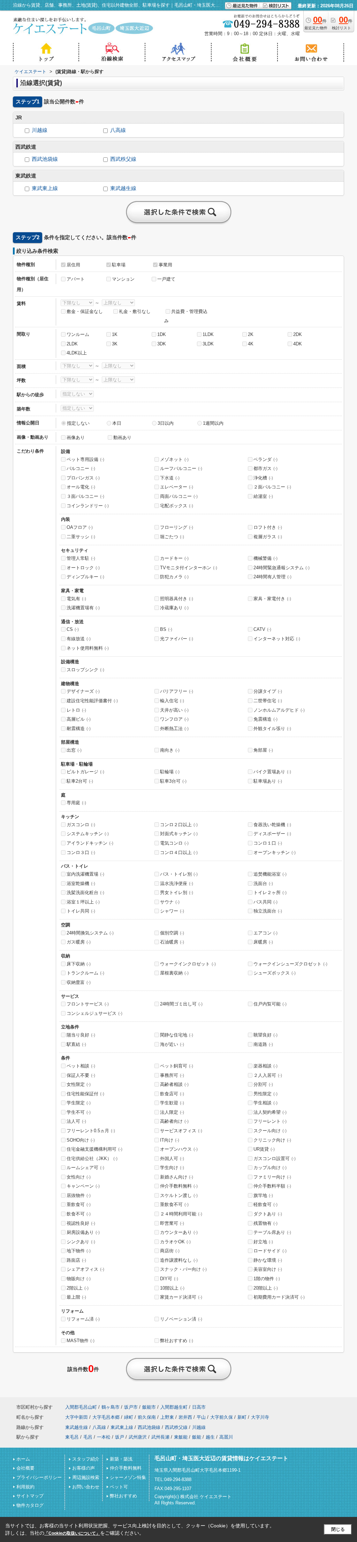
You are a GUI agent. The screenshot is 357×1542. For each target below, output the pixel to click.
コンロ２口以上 (179, 824)
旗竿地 (263, 1195)
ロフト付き (267, 527)
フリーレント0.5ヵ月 (91, 1130)
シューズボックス (274, 973)
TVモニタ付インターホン (188, 567)
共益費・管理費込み (185, 316)
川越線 (39, 130)
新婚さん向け (176, 1177)
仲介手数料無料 (179, 1186)
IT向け (169, 1140)
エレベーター (176, 487)
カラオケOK (175, 1241)
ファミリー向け (272, 1177)
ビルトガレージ (85, 771)
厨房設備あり (83, 1232)
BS (166, 629)
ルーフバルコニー (181, 468)
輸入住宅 (172, 700)
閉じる (338, 1529)
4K (250, 343)
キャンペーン (83, 1186)
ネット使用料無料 (88, 648)
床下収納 (79, 963)
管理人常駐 (81, 558)
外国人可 (172, 1158)
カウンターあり (179, 1232)
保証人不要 (81, 1075)
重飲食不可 (174, 1204)
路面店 (76, 1260)
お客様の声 (83, 1468)
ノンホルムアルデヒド (279, 710)
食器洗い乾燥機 (272, 824)
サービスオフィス (181, 1130)
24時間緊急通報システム (281, 567)
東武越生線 (123, 188)
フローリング (176, 527)
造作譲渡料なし (179, 1260)
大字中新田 (76, 1417)
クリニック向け (272, 1140)
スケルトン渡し (179, 1195)
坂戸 (119, 1437)
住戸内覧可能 (270, 1004)
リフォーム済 (83, 1319)
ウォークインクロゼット (188, 963)
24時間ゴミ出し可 (181, 1004)
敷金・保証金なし (85, 311)
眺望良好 (265, 1035)
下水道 (170, 477)
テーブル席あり (272, 1232)
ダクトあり (267, 1213)
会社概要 (25, 1468)
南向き (170, 750)
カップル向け (270, 1167)
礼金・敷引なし (135, 311)
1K (114, 334)
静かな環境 (267, 1260)
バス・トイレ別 (179, 874)
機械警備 (265, 558)
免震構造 (265, 719)
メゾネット (174, 459)
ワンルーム (78, 334)
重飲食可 (79, 1204)
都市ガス (265, 468)
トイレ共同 (81, 911)
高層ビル (79, 719)
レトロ (76, 710)
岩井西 (185, 1417)
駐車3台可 (173, 781)
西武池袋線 (45, 159)
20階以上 (265, 1288)
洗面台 (263, 883)
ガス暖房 (79, 942)
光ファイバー (176, 638)
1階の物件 (266, 1278)
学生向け (172, 1167)
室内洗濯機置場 (85, 874)
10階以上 (172, 1288)
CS (73, 629)
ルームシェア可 (85, 1167)
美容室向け (267, 1269)
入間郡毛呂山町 (81, 1407)
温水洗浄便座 (176, 883)
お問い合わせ (85, 1486)
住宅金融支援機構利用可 (94, 1149)
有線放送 (79, 638)
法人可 (76, 1121)
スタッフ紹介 (85, 1459)
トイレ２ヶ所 (270, 892)
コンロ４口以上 (179, 852)
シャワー (172, 911)
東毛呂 (72, 1437)
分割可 (263, 1084)
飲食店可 (172, 1093)
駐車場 (119, 264)
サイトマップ (30, 1495)
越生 (210, 1437)
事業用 (165, 264)
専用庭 (76, 802)
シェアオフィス (85, 1269)
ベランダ (265, 459)
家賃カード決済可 (181, 1297)
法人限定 (172, 1112)
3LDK (208, 343)
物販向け (79, 1278)
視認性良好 (81, 1223)
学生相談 (265, 1102)
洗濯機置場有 (83, 607)
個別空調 (172, 933)
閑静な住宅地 (176, 1035)
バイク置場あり (272, 771)
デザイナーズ (83, 691)
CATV (262, 629)
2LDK (72, 343)
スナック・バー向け (183, 1269)
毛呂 (87, 1437)
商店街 (170, 1250)
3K (114, 343)
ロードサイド (270, 1250)
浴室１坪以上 (83, 902)
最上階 (76, 1297)
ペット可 (119, 1486)
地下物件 (79, 1250)
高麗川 (226, 1437)
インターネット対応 (276, 638)
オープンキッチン (274, 852)
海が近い (172, 1044)
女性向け (79, 1177)
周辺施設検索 (85, 1477)
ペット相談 (81, 1066)
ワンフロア (174, 719)
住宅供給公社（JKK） (92, 1158)
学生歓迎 (172, 1102)
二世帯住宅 (267, 700)
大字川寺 (260, 1417)
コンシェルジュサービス (94, 1013)
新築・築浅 (121, 1459)
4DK (297, 343)
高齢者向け (174, 1121)
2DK (297, 334)
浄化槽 (263, 477)
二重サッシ (81, 536)
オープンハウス (179, 1149)
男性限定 (265, 1093)
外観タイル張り (272, 728)
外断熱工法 (174, 728)
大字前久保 (221, 1417)
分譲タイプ (267, 691)
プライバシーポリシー (39, 1477)
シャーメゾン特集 (128, 1477)
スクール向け (270, 1130)
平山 (201, 1417)
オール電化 (81, 487)
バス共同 (265, 902)
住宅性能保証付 (85, 1093)
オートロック (83, 567)
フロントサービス (88, 1004)
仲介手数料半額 (272, 1186)
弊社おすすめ (176, 1340)
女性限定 (79, 1084)
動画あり (122, 437)
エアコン (265, 933)
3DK (161, 343)
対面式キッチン (179, 833)
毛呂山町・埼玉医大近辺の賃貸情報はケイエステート (221, 1458)
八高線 (118, 130)
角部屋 (263, 750)
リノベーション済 (181, 1319)
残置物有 (265, 1223)
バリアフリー (176, 691)
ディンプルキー (85, 576)
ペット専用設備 (85, 459)
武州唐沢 (138, 1437)
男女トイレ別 (176, 892)
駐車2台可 (80, 781)
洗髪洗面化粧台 (85, 892)
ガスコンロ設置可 (274, 1158)
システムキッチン (88, 833)
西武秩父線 (123, 159)
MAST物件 (80, 1340)
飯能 (196, 1437)
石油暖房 (172, 942)
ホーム (23, 1459)
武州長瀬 (160, 1437)
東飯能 (181, 1437)
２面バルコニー (272, 487)
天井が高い (174, 710)
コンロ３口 (81, 852)
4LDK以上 (77, 352)
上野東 (167, 1417)
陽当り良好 (81, 1035)
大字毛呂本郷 (106, 1417)
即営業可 (172, 1223)
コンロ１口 (267, 843)
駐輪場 (170, 771)
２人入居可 (267, 1075)
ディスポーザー (272, 833)
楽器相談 (265, 1066)
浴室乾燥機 (81, 883)
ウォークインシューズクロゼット (290, 963)
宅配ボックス (176, 505)
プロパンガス (83, 477)
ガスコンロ (81, 824)
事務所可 (172, 1075)
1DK (161, 334)
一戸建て (166, 279)
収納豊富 (79, 982)
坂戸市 (131, 1407)
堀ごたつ (172, 536)
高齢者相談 (174, 1084)
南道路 (263, 1044)
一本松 (104, 1437)
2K (250, 334)
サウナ (170, 902)
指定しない (78, 423)
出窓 (74, 750)
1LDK (208, 334)
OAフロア (80, 527)
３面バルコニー (85, 496)
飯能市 (149, 1407)
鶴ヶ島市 (110, 1407)
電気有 (76, 598)
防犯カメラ (174, 576)
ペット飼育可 (176, 1066)
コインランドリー (88, 505)
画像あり (76, 437)
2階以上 (78, 1288)
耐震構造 (79, 728)
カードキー (174, 558)
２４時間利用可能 (181, 1213)
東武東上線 (45, 188)
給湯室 (263, 496)
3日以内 (166, 423)
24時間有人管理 (272, 576)
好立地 (263, 1241)
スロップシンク (85, 669)
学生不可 (79, 1112)
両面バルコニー (179, 496)
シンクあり (81, 1241)
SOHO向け (81, 1140)
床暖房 (263, 942)
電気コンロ (174, 843)
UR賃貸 (264, 1149)
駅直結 (76, 1044)
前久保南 (147, 1417)
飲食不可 (79, 1213)
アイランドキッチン (90, 843)
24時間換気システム (90, 933)
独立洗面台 (267, 911)
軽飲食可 (265, 1204)
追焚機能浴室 (270, 874)
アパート (76, 279)
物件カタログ (30, 1505)
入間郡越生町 (174, 1407)
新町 (241, 1417)
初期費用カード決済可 (279, 1297)
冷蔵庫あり (174, 607)
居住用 (73, 264)
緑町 (128, 1417)
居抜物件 (79, 1195)
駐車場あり (267, 781)
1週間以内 (213, 423)
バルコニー (81, 468)
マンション (123, 279)
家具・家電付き (272, 598)
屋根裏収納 (174, 973)
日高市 (199, 1407)
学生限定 (79, 1102)
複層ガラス (267, 536)
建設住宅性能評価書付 (92, 700)
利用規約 (25, 1486)
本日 (116, 423)
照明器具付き (176, 598)
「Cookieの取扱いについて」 (72, 1533)
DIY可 (169, 1278)
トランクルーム (85, 973)
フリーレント (270, 1121)
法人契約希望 (270, 1112)
